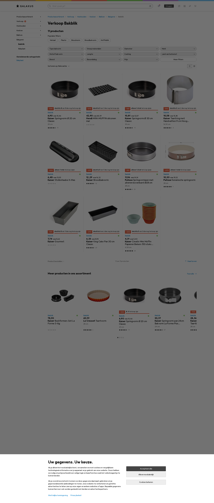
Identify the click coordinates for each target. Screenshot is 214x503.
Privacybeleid (75, 495)
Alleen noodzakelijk (146, 474)
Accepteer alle (146, 469)
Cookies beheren (146, 482)
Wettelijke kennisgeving (58, 495)
